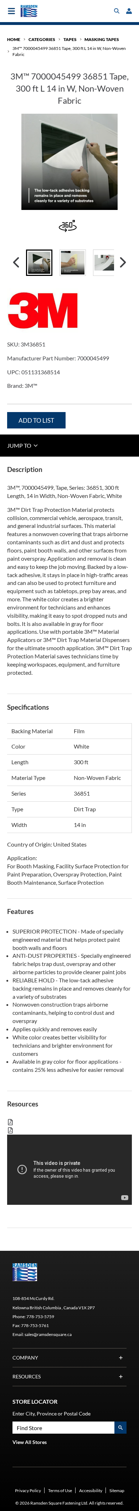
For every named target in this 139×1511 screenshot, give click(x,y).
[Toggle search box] (116, 11)
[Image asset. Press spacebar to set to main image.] (39, 263)
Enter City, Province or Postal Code (51, 1413)
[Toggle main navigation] (11, 11)
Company (25, 1358)
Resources (26, 1376)
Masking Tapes (101, 39)
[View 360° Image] (69, 227)
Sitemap (116, 1490)
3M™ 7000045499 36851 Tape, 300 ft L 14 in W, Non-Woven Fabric (69, 51)
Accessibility (90, 1490)
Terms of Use (60, 1490)
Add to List (36, 420)
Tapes (70, 39)
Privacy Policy (28, 1490)
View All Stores (29, 1442)
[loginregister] (129, 11)
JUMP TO (19, 445)
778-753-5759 (40, 1316)
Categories (42, 39)
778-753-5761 (35, 1325)
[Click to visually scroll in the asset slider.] (16, 262)
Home (13, 39)
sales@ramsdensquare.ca (48, 1334)
